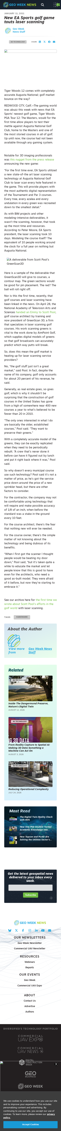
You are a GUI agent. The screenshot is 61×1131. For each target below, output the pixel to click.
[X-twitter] (16, 930)
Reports (29, 968)
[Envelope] (50, 930)
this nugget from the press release (32, 159)
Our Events (29, 974)
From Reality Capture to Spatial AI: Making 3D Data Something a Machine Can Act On (29, 748)
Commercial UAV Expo (29, 986)
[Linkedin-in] (36, 930)
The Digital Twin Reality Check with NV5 (36, 818)
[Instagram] (30, 930)
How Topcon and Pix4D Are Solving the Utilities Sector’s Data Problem (35, 838)
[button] (39, 42)
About (29, 995)
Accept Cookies (30, 1124)
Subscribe (30, 895)
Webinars (30, 962)
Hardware (22, 617)
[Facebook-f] (23, 930)
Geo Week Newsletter (30, 943)
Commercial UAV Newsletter (29, 949)
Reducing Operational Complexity (28, 789)
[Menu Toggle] (55, 5)
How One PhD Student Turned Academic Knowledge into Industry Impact (36, 829)
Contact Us (30, 1001)
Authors (29, 1012)
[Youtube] (43, 930)
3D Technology (18, 42)
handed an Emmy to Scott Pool (35, 312)
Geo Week (29, 980)
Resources (29, 956)
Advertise (29, 1006)
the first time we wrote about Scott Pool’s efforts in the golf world (30, 604)
